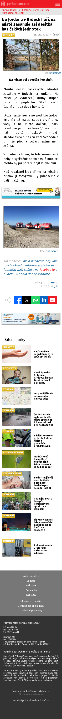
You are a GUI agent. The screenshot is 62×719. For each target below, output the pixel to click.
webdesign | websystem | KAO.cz (31, 700)
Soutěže (31, 580)
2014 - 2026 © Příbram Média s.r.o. (31, 692)
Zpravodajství (9, 10)
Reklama (31, 585)
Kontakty (31, 594)
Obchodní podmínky (31, 610)
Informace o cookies (31, 601)
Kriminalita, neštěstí (13, 13)
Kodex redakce (31, 576)
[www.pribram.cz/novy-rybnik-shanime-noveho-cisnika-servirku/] (31, 193)
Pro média (31, 590)
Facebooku (47, 270)
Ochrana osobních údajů (31, 605)
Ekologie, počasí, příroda (35, 10)
